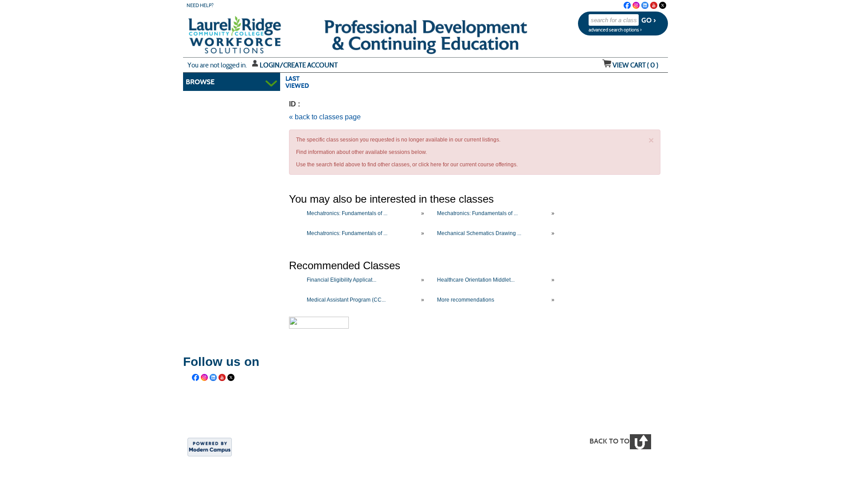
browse (200, 82)
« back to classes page (325, 117)
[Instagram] (636, 5)
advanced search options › (615, 30)
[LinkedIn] (644, 5)
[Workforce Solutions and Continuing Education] (352, 412)
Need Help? (200, 5)
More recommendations (465, 300)
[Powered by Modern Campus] (209, 446)
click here (429, 164)
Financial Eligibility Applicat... (341, 280)
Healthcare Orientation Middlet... (476, 280)
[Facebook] (627, 5)
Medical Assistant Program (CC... (346, 300)
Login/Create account (299, 65)
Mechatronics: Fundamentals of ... (347, 213)
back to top (611, 441)
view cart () (635, 65)
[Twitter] (662, 5)
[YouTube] (653, 5)
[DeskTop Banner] (216, 32)
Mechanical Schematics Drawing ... (479, 233)
